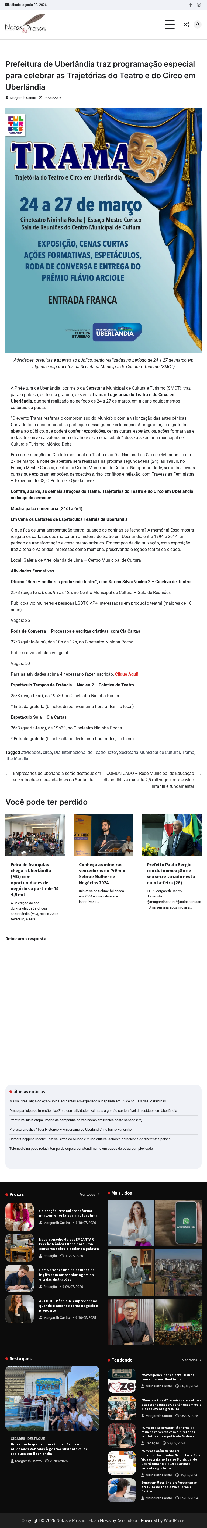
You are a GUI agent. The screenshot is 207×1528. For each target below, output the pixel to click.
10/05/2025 (87, 1318)
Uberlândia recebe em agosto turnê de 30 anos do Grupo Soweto (169, 1487)
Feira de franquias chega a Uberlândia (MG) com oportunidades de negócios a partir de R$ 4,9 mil (34, 880)
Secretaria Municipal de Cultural (149, 752)
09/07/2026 (74, 1287)
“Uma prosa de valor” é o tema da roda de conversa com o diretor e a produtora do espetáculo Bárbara (168, 1404)
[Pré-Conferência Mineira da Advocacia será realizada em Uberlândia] (131, 1273)
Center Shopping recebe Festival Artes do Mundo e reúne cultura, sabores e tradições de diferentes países (90, 1139)
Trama (188, 752)
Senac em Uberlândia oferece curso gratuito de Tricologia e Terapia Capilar (169, 1459)
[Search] (198, 24)
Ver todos (88, 1194)
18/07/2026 (87, 1223)
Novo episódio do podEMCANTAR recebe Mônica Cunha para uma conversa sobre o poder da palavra (69, 1244)
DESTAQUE (36, 1439)
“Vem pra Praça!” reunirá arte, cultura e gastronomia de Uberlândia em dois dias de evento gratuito (171, 1377)
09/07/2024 (189, 1471)
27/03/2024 (176, 1416)
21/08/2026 (59, 1461)
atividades (31, 752)
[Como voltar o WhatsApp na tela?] (178, 1224)
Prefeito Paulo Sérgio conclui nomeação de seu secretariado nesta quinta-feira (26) (171, 874)
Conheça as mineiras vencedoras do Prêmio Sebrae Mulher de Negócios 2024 (102, 874)
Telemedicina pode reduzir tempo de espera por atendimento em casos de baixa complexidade (81, 1148)
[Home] (131, 1224)
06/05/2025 (189, 1388)
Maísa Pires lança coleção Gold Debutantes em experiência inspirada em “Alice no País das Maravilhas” (88, 1101)
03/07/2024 (189, 1496)
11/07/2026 (74, 1256)
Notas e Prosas (70, 1520)
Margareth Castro (23, 98)
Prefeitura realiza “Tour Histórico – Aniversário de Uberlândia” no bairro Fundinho (70, 1129)
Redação (50, 1256)
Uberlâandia (16, 758)
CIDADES (18, 1439)
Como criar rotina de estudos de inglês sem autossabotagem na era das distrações (67, 1275)
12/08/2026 (189, 1448)
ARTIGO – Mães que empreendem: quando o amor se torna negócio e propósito (68, 1306)
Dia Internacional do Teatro (80, 752)
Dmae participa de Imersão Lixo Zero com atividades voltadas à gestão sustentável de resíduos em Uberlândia (93, 1111)
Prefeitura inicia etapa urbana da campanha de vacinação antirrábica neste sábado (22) (75, 1120)
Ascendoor (127, 1520)
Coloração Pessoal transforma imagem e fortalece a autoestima (68, 1213)
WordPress (174, 1520)
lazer (112, 752)
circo (47, 752)
